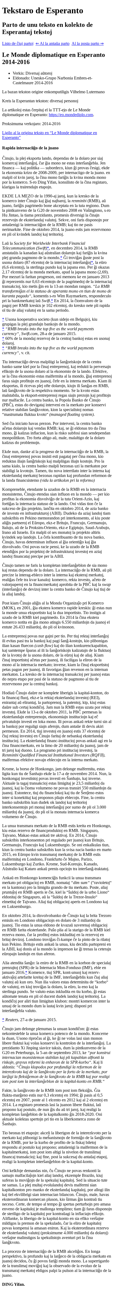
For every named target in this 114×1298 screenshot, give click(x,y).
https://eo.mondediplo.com (71, 114)
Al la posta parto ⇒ (88, 43)
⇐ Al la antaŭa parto (52, 43)
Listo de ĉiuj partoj (17, 43)
